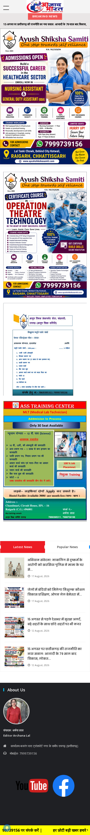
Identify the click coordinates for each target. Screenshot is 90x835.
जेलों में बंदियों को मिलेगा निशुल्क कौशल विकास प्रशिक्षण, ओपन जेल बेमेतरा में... (56, 592)
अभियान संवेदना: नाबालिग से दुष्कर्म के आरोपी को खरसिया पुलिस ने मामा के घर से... (56, 565)
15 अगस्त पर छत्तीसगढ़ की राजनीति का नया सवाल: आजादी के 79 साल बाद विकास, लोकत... (55, 654)
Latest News (22, 547)
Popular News (67, 547)
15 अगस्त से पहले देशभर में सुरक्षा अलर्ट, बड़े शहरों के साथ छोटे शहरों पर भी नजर (54, 621)
